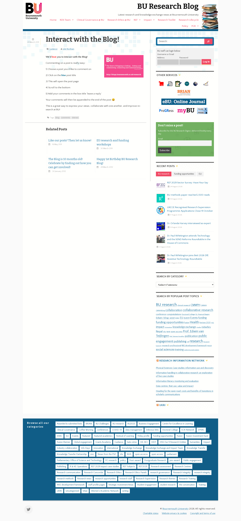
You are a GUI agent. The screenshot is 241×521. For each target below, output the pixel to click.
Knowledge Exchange (132, 448)
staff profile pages (96, 485)
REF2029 (143, 466)
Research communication (68, 472)
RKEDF (209, 346)
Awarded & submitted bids (69, 424)
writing (125, 491)
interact (75, 118)
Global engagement (83, 442)
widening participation (191, 350)
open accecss (141, 454)
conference (161, 314)
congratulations (174, 314)
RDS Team (65, 20)
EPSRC (201, 430)
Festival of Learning (125, 436)
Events (194, 317)
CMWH (204, 305)
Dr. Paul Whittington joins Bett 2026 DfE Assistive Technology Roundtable (188, 257)
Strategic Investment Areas (121, 485)
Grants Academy (103, 442)
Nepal (159, 331)
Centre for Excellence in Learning (177, 424)
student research (168, 485)
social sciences (165, 349)
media (199, 327)
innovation (168, 327)
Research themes (167, 479)
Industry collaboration (67, 448)
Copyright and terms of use (202, 513)
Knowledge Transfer (196, 448)
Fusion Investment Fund (197, 436)
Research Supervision (146, 479)
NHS (129, 454)
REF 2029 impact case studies (105, 466)
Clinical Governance (66, 430)
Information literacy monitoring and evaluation (177, 381)
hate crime (132, 442)
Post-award (135, 460)
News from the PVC (107, 454)
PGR (193, 26)
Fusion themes (63, 442)
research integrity (202, 472)
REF (136, 20)
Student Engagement (146, 485)
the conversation (187, 485)
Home (53, 20)
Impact (148, 20)
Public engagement (192, 460)
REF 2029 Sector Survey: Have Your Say (187, 182)
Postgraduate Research (155, 460)
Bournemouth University (36, 11)
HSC (212, 323)
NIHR (168, 332)
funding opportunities (170, 322)
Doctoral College (188, 314)
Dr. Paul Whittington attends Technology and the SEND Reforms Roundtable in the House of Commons (188, 239)
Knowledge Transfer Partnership (72, 454)
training (179, 349)
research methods (65, 479)
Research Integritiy (182, 472)
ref (188, 342)
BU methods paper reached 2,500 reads (188, 195)
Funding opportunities (163, 436)
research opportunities (105, 479)
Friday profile (144, 436)
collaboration (173, 310)
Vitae (85, 491)
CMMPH (195, 305)
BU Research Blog (168, 6)
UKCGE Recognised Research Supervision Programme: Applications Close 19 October (190, 209)
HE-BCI (144, 442)
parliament (172, 454)
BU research (166, 304)
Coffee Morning (86, 430)
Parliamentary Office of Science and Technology (79, 460)
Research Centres (183, 466)
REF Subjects (129, 466)
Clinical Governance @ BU (90, 20)
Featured (86, 436)
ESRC (177, 318)
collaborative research (198, 310)
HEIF (153, 442)
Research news (84, 479)
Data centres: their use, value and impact (174, 386)
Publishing (61, 466)
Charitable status (150, 513)
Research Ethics (114, 472)
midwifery (206, 327)
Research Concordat (93, 472)
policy (123, 460)
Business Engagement (149, 424)
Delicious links (152, 430)
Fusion (186, 322)
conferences (102, 430)
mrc (92, 454)
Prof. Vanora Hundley (177, 336)
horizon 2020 (205, 322)
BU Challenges (102, 424)
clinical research (183, 305)
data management (133, 430)
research (196, 341)
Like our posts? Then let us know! (69, 140)
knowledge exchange (184, 327)
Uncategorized (72, 491)
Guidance (53, 49)
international (112, 448)
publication (191, 336)
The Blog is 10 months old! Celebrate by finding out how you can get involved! (69, 163)
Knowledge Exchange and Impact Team (164, 448)
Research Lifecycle (189, 20)
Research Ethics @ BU (119, 20)
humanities (195, 442)
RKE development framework (194, 345)
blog (57, 118)
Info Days (85, 448)
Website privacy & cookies (174, 513)
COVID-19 (117, 430)
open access (176, 331)
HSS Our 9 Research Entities (173, 442)
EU (181, 317)
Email (160, 139)
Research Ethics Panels (136, 472)
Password (183, 58)
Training (202, 485)
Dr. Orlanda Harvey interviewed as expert (189, 223)
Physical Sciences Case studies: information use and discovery (185, 368)
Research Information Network (181, 360)
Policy (185, 26)
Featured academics (103, 436)
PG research (111, 460)
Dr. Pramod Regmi (202, 314)
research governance (160, 472)
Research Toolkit (166, 20)
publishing (180, 341)
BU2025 (131, 424)
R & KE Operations (78, 466)
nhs (164, 332)
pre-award (175, 460)
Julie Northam (68, 49)
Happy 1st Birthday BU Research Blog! (117, 161)
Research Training (187, 479)
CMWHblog (160, 310)
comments (65, 118)
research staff (126, 479)
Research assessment (161, 466)
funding (202, 317)
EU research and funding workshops (113, 142)
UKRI (162, 405)
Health (194, 322)
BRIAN (89, 424)
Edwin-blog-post (165, 317)
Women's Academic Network (105, 491)
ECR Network (187, 430)
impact (160, 326)
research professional (171, 345)
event (187, 317)
